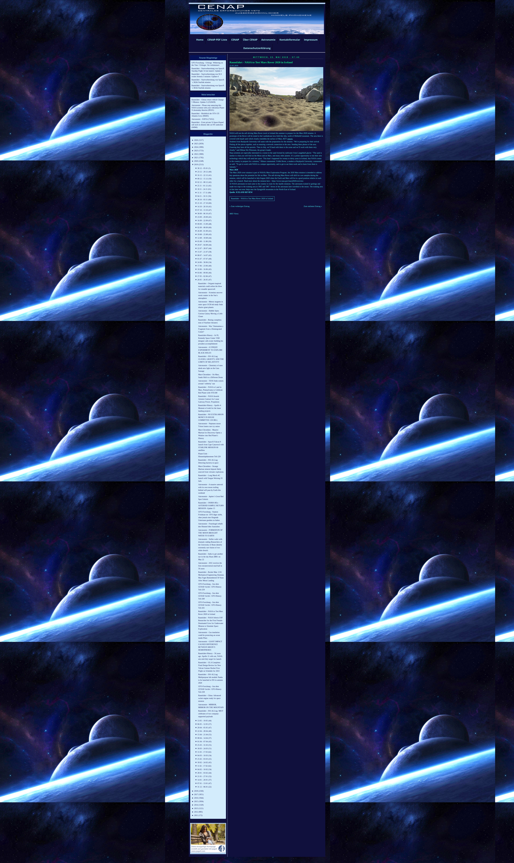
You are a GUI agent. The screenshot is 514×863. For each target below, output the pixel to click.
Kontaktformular (289, 39)
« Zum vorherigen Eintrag (240, 206)
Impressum (311, 39)
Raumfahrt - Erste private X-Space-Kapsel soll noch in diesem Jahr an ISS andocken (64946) (208, 124)
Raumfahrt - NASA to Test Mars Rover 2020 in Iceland (261, 62)
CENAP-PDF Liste (217, 39)
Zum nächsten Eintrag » (313, 206)
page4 (261, 860)
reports (290, 139)
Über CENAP (250, 39)
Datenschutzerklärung (257, 48)
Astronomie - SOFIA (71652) (203, 119)
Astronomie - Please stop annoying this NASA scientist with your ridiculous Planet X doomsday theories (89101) (208, 107)
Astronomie (268, 39)
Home (199, 39)
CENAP (235, 39)
